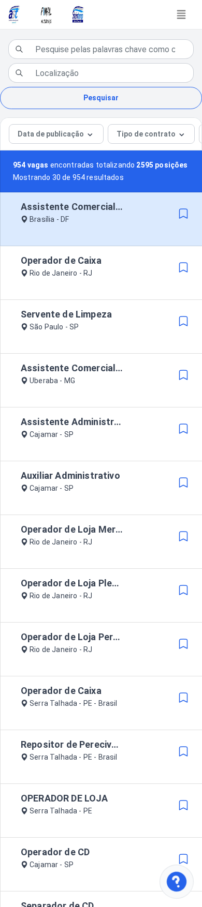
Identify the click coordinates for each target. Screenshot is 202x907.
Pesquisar (101, 98)
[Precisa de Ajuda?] (176, 881)
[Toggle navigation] (181, 14)
